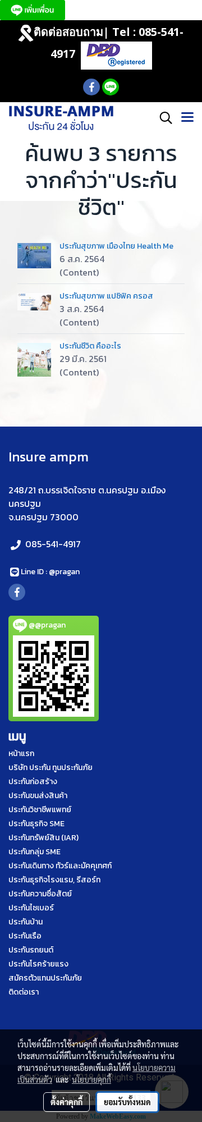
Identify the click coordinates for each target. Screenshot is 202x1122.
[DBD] (116, 54)
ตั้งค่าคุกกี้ (66, 1102)
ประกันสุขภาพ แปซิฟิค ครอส (106, 296)
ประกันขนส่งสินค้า (37, 796)
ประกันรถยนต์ (30, 950)
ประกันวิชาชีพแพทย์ (39, 810)
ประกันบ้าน (25, 922)
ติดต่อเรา (23, 992)
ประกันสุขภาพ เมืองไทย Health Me (116, 246)
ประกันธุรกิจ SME (36, 824)
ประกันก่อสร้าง (32, 781)
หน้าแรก (21, 753)
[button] (162, 118)
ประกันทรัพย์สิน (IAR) (43, 838)
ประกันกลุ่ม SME (34, 852)
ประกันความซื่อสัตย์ (40, 894)
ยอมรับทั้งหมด (127, 1102)
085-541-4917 (53, 544)
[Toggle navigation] (187, 118)
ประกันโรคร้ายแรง (38, 964)
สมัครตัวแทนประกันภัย (45, 978)
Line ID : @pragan (50, 572)
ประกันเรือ (25, 936)
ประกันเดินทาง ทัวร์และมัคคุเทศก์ (60, 866)
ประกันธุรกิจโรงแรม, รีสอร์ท (54, 880)
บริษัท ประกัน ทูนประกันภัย (50, 767)
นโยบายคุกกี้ (91, 1079)
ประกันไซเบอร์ (31, 908)
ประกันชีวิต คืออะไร (90, 346)
